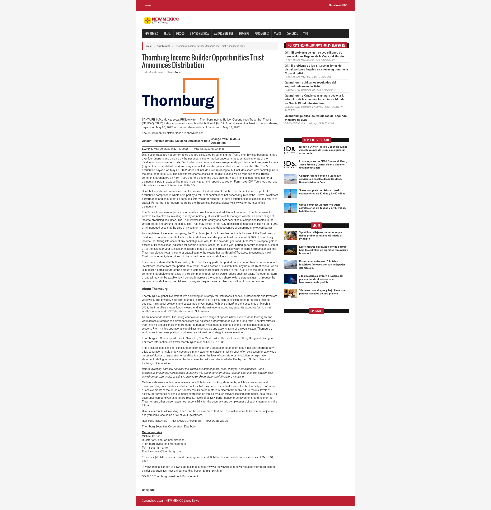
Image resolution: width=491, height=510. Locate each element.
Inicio (149, 46)
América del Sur (224, 33)
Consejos (292, 33)
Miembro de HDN (338, 5)
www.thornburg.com (187, 342)
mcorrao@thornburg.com (165, 451)
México (180, 33)
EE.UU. (167, 33)
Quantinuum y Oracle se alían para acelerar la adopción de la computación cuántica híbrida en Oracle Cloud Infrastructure (314, 99)
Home (148, 5)
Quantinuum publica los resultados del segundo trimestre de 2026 (310, 84)
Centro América (199, 33)
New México (151, 33)
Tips (305, 33)
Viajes (277, 33)
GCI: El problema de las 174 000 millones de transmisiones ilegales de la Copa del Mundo (314, 54)
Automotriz (262, 33)
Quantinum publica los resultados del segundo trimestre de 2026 (316, 118)
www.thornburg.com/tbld (156, 376)
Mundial (244, 33)
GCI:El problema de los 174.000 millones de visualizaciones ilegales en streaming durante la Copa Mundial (316, 69)
